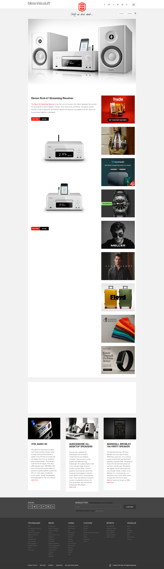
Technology (34, 523)
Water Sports (110, 537)
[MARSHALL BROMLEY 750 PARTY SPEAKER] (120, 428)
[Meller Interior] (118, 235)
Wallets (50, 554)
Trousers (51, 552)
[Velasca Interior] (118, 141)
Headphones (32, 539)
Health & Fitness (111, 528)
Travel (85, 541)
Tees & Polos (52, 550)
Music (85, 535)
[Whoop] (118, 360)
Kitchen (70, 539)
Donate (86, 526)
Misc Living (71, 545)
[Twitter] (109, 5)
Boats (129, 526)
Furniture (71, 535)
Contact (50, 565)
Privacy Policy (32, 565)
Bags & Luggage (53, 528)
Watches (51, 556)
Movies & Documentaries (91, 533)
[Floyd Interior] (118, 297)
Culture (88, 523)
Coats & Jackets (53, 530)
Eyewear (51, 537)
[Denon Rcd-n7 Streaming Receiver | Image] (82, 55)
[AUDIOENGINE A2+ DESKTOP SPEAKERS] (82, 428)
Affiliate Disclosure (71, 565)
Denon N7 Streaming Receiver (44, 104)
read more (34, 480)
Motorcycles (130, 537)
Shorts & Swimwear (54, 545)
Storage (70, 550)
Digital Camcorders (34, 533)
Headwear (51, 541)
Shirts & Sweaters (53, 543)
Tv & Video (31, 550)
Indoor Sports (111, 530)
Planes (129, 539)
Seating (70, 548)
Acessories (51, 526)
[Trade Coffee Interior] (118, 109)
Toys (69, 554)
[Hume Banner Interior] (118, 172)
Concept (129, 530)
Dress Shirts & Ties (54, 535)
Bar (69, 530)
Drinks (86, 528)
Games (70, 537)
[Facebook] (104, 5)
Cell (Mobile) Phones (34, 528)
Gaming (30, 537)
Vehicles (131, 523)
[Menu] (133, 5)
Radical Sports (111, 535)
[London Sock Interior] (118, 329)
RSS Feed (43, 565)
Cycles (129, 533)
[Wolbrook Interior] (118, 203)
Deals (50, 533)
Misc (128, 535)
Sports (110, 523)
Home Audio (31, 541)
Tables (70, 552)
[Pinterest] (113, 5)
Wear (51, 523)
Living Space (72, 543)
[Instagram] (122, 5)
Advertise (59, 565)
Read (85, 537)
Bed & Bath (71, 533)
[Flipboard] (118, 5)
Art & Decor (71, 528)
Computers (31, 530)
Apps (29, 526)
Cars (128, 528)
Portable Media (32, 545)
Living (71, 523)
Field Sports (110, 526)
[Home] (82, 7)
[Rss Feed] (127, 5)
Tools (29, 548)
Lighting (70, 541)
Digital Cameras (33, 535)
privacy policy (99, 511)
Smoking (86, 539)
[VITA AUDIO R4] (44, 428)
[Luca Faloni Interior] (118, 266)
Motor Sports (110, 533)
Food (85, 530)
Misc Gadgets (32, 543)
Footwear (51, 539)
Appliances (71, 526)
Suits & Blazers (53, 548)
